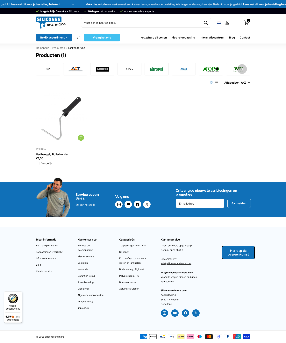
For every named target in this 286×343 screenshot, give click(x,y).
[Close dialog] (206, 149)
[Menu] (19, 293)
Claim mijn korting (177, 206)
